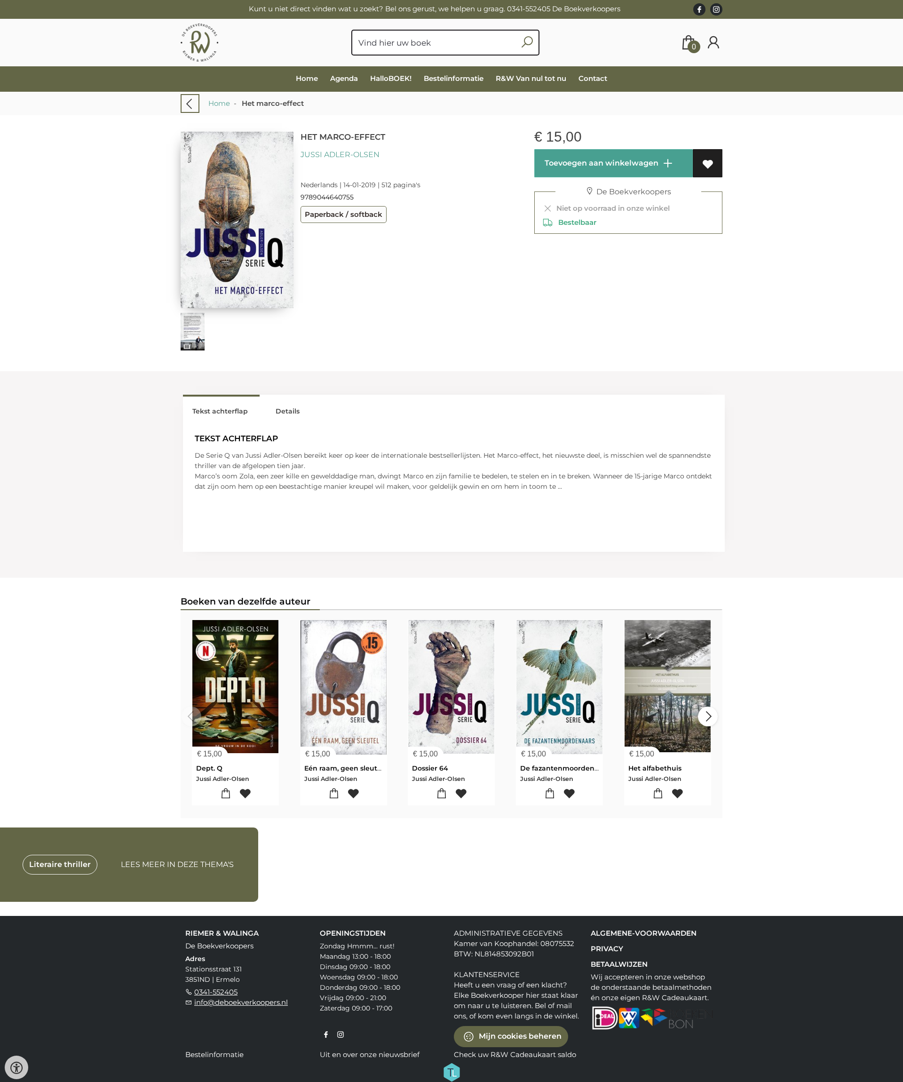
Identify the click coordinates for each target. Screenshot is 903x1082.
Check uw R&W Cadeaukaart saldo (515, 1054)
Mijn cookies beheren (519, 1036)
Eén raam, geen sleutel (343, 768)
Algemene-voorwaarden (644, 933)
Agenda (344, 78)
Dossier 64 (430, 768)
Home (307, 78)
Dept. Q (209, 768)
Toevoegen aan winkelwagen (600, 163)
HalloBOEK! (391, 78)
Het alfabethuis (654, 768)
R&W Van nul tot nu (531, 78)
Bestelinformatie (453, 78)
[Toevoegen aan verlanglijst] (707, 163)
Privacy (607, 948)
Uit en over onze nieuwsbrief (370, 1054)
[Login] (713, 42)
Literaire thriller (60, 864)
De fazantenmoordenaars (564, 768)
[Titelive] (451, 1071)
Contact (592, 78)
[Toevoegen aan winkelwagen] (226, 794)
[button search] (527, 43)
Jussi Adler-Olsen (340, 154)
